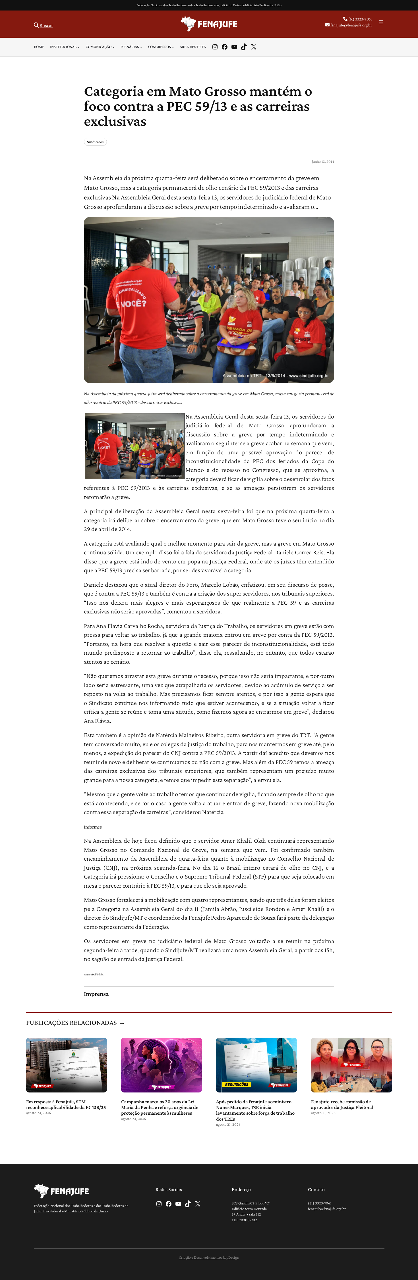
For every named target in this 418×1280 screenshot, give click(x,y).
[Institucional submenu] (78, 47)
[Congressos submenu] (173, 47)
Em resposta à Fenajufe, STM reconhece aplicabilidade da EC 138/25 (66, 1104)
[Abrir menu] (381, 22)
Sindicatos (95, 142)
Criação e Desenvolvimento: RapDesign (209, 1257)
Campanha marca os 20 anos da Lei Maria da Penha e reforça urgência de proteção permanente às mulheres (159, 1107)
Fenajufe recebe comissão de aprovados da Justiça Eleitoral (342, 1104)
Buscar (46, 25)
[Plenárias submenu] (141, 47)
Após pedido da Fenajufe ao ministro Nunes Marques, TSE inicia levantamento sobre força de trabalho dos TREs (255, 1110)
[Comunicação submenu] (113, 47)
